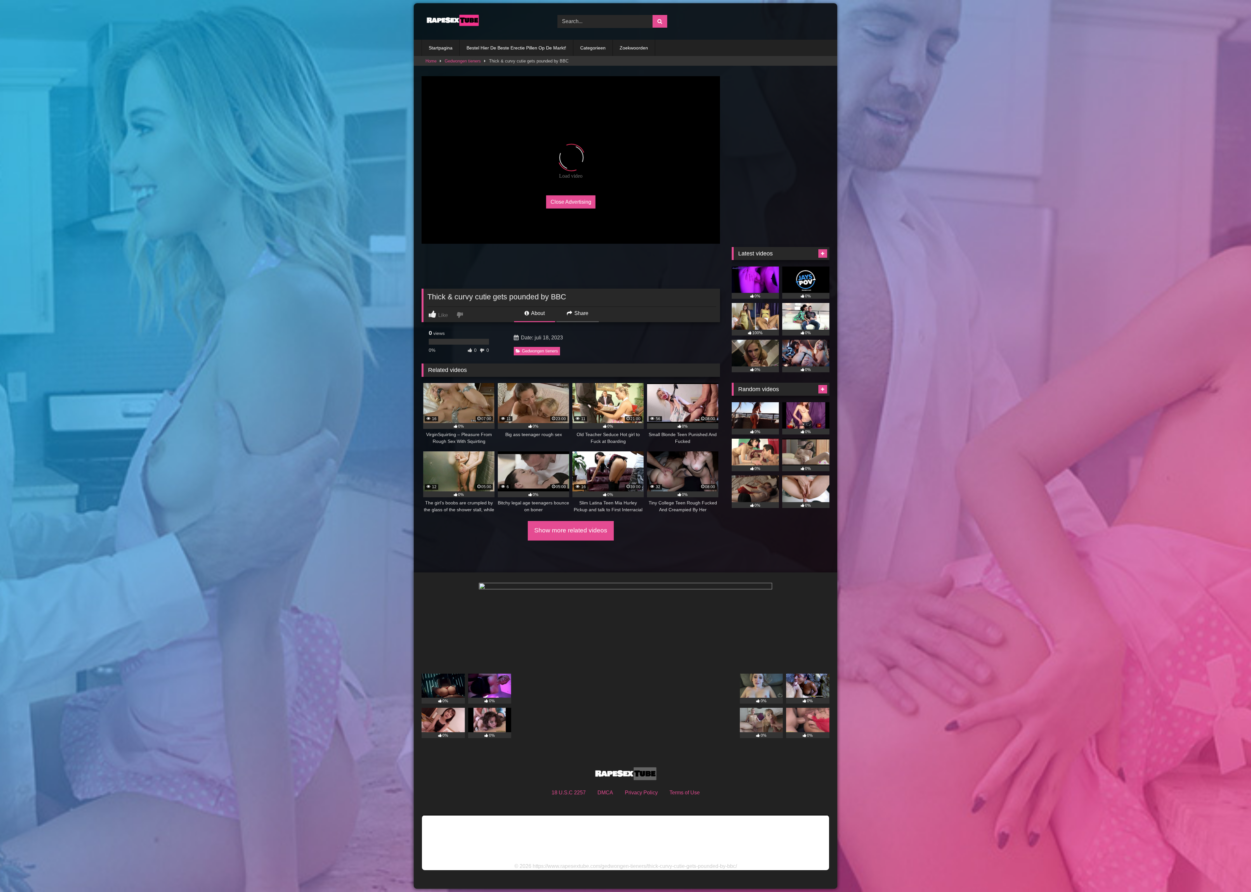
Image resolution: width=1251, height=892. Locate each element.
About (537, 313)
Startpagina (441, 47)
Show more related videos (570, 530)
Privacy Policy (641, 792)
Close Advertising (571, 201)
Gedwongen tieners (463, 61)
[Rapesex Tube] (451, 21)
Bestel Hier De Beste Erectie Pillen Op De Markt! (516, 47)
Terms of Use (684, 792)
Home (431, 61)
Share (580, 313)
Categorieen (593, 47)
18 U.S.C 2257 (569, 792)
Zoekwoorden (634, 47)
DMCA (605, 792)
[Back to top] (1231, 872)
